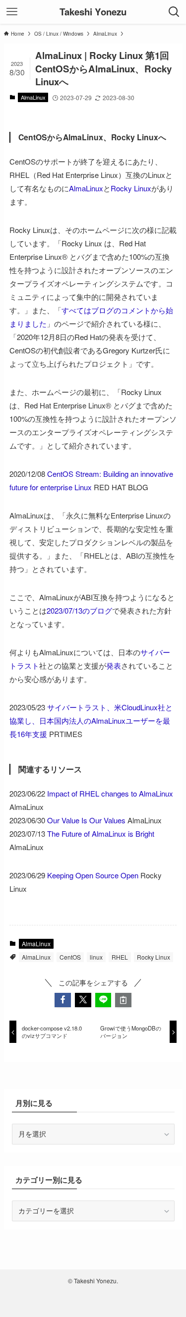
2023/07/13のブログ (79, 610)
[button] (63, 1000)
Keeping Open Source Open (92, 875)
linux (96, 957)
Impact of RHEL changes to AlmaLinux (110, 793)
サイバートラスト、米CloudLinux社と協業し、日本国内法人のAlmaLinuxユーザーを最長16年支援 (91, 720)
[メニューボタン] (12, 12)
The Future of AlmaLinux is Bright (100, 833)
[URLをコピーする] (123, 1000)
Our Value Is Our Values (86, 820)
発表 (113, 665)
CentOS (70, 957)
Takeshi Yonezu (93, 12)
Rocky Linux (131, 188)
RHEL (120, 957)
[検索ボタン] (174, 12)
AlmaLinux (33, 97)
